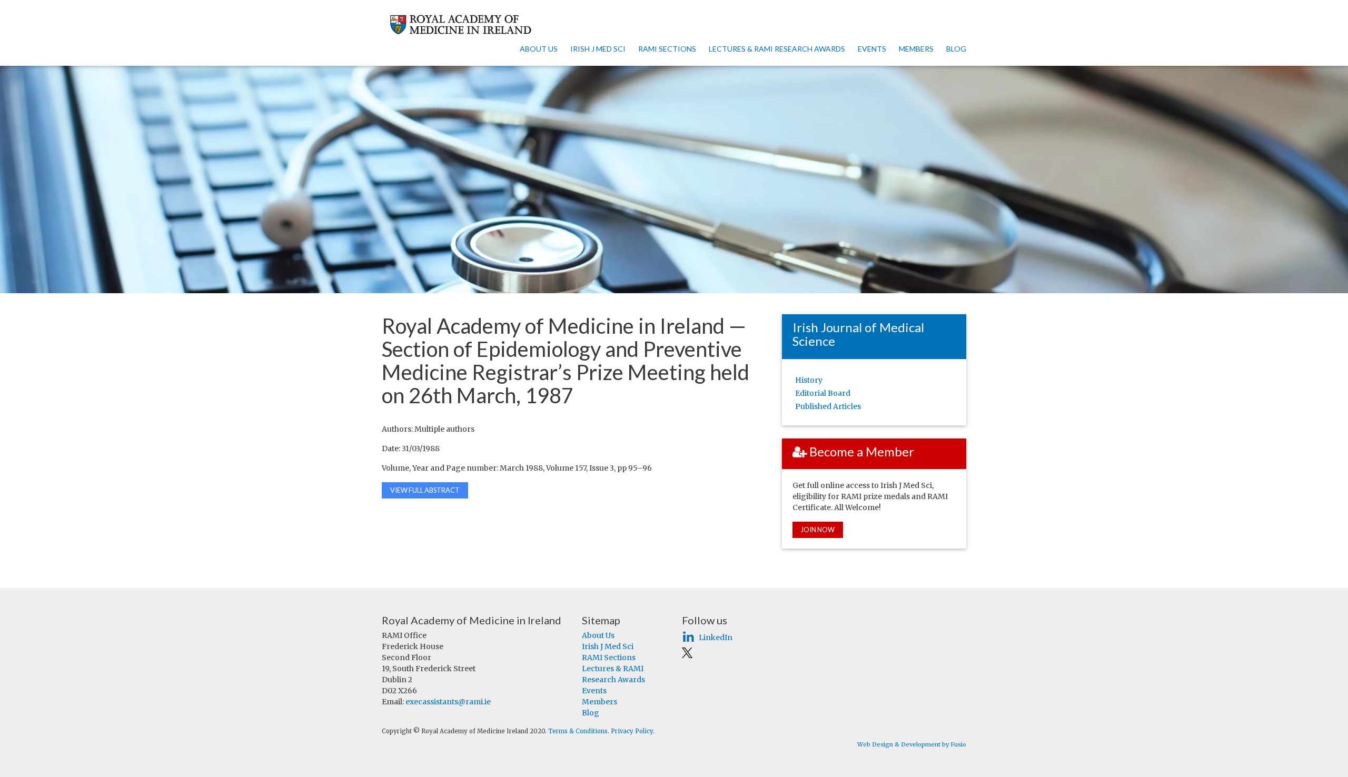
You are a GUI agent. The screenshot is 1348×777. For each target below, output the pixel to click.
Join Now (818, 529)
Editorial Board (822, 393)
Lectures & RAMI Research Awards (777, 48)
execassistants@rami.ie (448, 701)
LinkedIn (715, 637)
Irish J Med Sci (598, 48)
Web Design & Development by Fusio (911, 744)
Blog (956, 48)
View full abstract (425, 490)
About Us (539, 48)
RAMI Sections (667, 48)
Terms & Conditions (578, 731)
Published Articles (828, 406)
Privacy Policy (632, 731)
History (808, 380)
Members (916, 48)
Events (872, 48)
